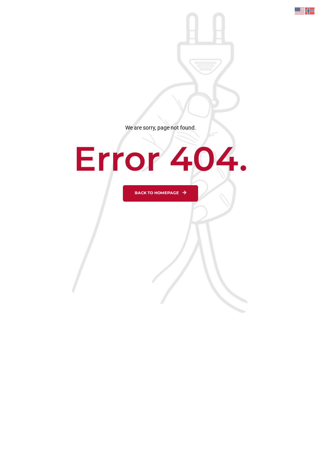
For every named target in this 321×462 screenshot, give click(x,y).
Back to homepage (157, 193)
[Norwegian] (310, 10)
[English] (300, 10)
